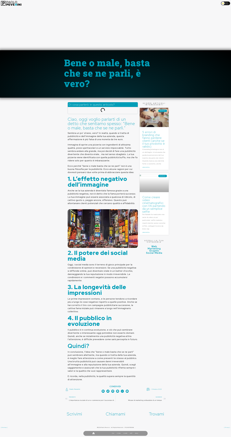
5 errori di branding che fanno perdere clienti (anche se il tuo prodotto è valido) (153, 139)
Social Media (154, 252)
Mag (136, 433)
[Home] (93, 433)
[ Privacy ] (227, 427)
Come (125, 433)
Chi (113, 433)
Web (154, 246)
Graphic (154, 250)
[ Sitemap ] (4, 427)
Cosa (119, 433)
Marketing (154, 248)
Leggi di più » (146, 167)
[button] (103, 391)
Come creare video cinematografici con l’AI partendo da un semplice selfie (153, 204)
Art (131, 433)
